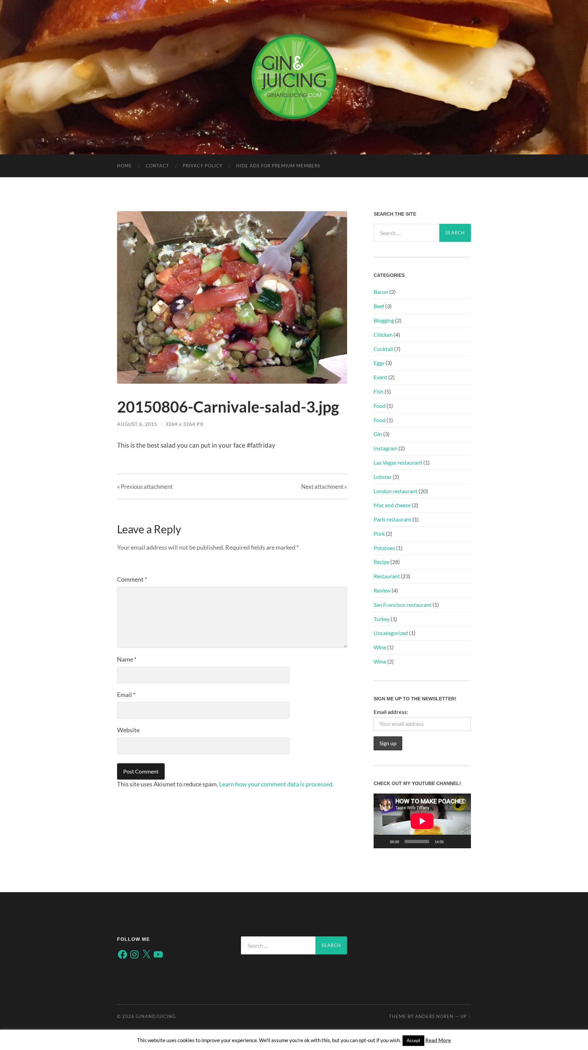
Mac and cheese (392, 505)
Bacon (381, 291)
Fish (378, 391)
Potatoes (384, 548)
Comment (132, 579)
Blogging (384, 320)
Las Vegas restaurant (398, 462)
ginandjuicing (156, 1016)
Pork (379, 533)
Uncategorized (391, 633)
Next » (324, 486)
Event (380, 377)
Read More (438, 1040)
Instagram (385, 448)
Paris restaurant (392, 519)
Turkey (382, 619)
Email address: (391, 712)
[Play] (382, 841)
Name (126, 659)
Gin (378, 434)
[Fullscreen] (462, 841)
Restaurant (387, 576)
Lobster (383, 476)
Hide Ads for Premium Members (278, 165)
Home (124, 165)
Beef (379, 306)
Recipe (381, 562)
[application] (422, 821)
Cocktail (383, 349)
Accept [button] (413, 1040)
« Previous (145, 486)
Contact (157, 165)
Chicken (383, 334)
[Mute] (451, 841)
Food (380, 405)
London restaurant (396, 491)
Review (382, 590)
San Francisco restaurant (402, 604)
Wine (380, 647)
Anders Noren (434, 1016)
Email (126, 694)
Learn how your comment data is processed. (276, 784)
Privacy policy (203, 165)
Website (128, 730)
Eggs (379, 363)
